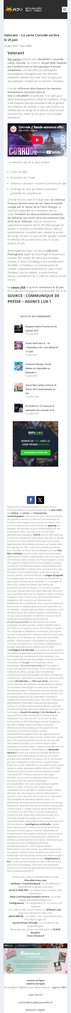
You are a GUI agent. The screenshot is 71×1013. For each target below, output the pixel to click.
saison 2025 (18, 287)
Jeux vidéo (26, 45)
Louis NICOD (35, 994)
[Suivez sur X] (40, 500)
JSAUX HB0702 (16, 916)
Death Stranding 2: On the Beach (38, 712)
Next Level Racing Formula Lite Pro (29, 896)
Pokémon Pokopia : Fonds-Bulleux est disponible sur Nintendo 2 (39, 368)
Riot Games (14, 59)
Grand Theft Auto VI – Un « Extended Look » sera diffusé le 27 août (42, 347)
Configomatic (16, 903)
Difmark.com (53, 909)
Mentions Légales (35, 1009)
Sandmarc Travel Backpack (25, 883)
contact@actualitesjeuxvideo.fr (35, 1002)
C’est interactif (35, 935)
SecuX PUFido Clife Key (25, 922)
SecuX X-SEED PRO (18, 890)
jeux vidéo (56, 509)
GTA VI (36, 534)
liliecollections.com (35, 880)
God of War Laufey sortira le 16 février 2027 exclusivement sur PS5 (41, 389)
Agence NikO (59, 987)
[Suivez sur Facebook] (31, 500)
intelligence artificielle (38, 824)
